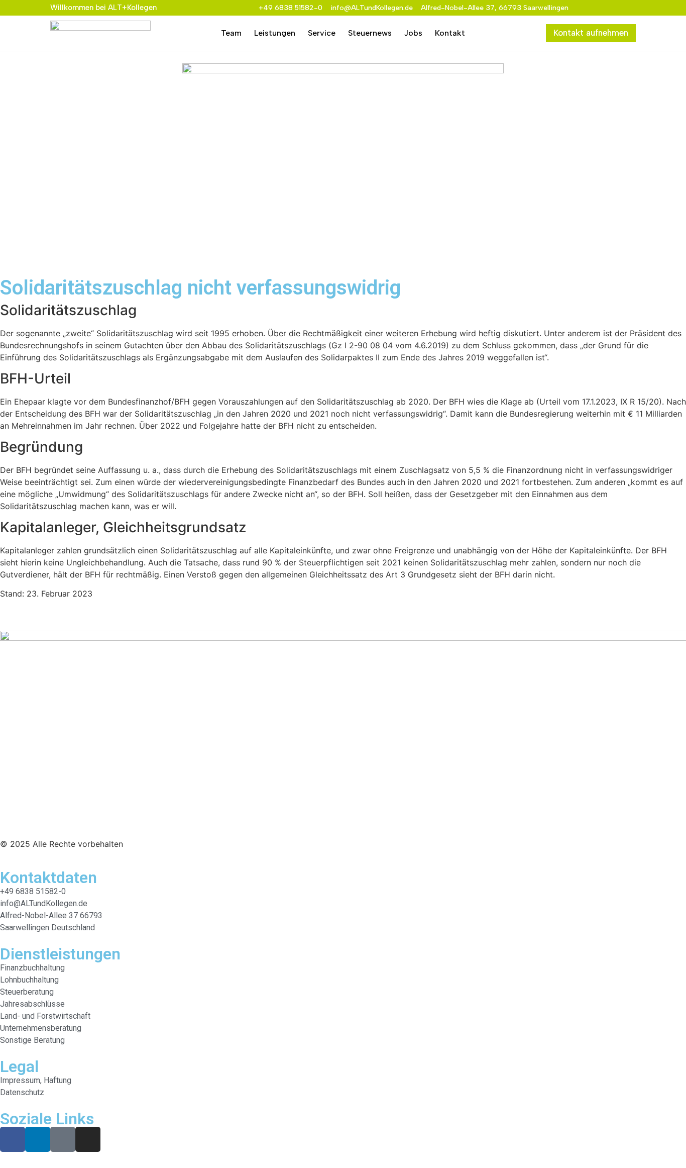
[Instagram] (631, 8)
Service (321, 33)
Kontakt (450, 33)
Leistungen (274, 33)
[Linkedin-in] (599, 8)
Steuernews (370, 33)
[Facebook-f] (583, 8)
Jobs (413, 33)
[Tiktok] (615, 8)
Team (231, 33)
